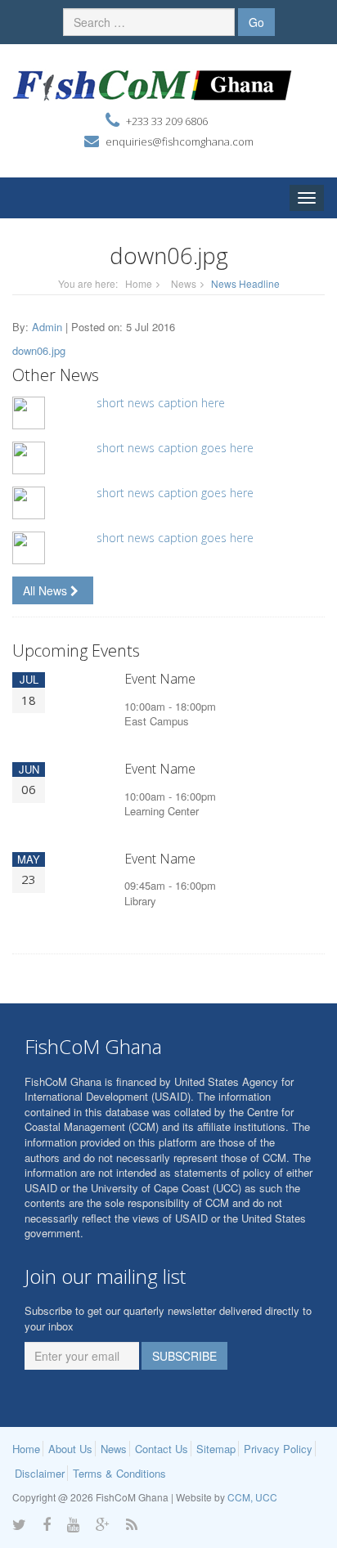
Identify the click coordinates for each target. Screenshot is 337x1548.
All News (46, 590)
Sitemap (216, 1448)
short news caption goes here (175, 447)
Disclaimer (40, 1473)
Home (138, 283)
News (183, 283)
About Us (70, 1448)
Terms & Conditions (119, 1473)
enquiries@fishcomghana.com (180, 141)
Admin (47, 326)
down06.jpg (38, 350)
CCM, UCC (252, 1497)
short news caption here (161, 403)
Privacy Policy (278, 1448)
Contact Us (161, 1448)
